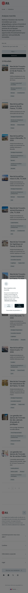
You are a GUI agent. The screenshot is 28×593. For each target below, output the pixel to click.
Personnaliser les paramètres (14, 310)
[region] (14, 296)
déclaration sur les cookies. (10, 300)
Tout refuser (8, 305)
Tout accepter (19, 305)
